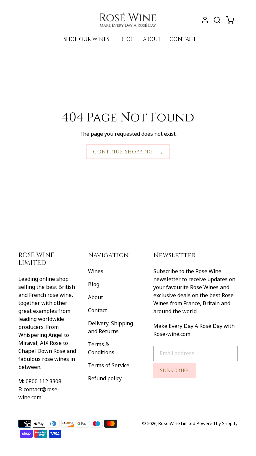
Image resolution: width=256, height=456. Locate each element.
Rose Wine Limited (176, 423)
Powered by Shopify (217, 423)
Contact (97, 310)
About (95, 297)
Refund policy (105, 378)
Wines (95, 271)
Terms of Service (108, 365)
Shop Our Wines (86, 39)
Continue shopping (123, 151)
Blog (93, 284)
